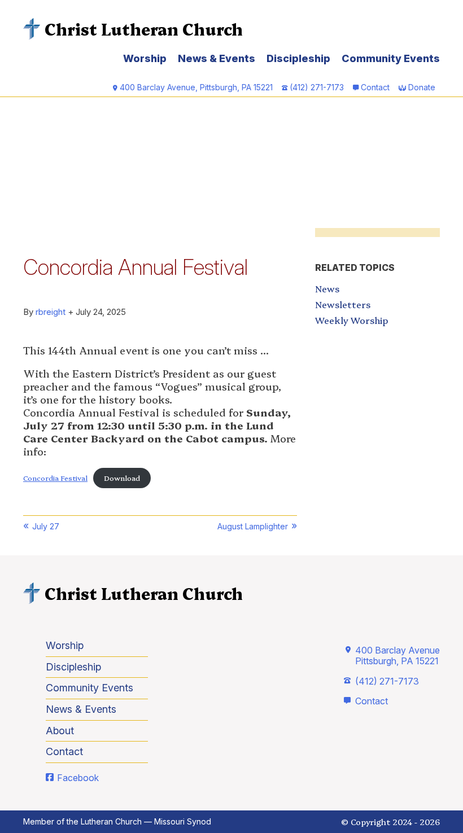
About (60, 730)
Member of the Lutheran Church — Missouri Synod (117, 821)
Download (122, 478)
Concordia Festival (55, 478)
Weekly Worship (351, 320)
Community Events (391, 58)
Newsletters (342, 304)
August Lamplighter (252, 526)
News (327, 288)
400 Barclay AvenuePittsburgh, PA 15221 (397, 656)
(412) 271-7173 (387, 681)
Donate (421, 87)
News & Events (216, 58)
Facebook (78, 777)
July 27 (45, 526)
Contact (375, 87)
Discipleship (298, 58)
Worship (145, 58)
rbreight (50, 311)
